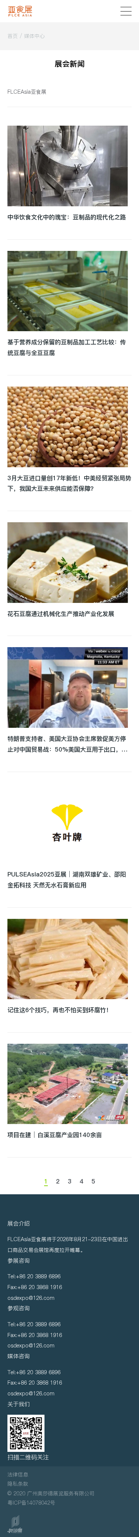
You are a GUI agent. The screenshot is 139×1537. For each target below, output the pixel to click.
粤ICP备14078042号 (31, 1503)
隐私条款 (17, 1484)
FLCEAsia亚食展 (26, 92)
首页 (12, 36)
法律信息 (17, 1474)
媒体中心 (34, 36)
